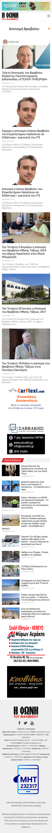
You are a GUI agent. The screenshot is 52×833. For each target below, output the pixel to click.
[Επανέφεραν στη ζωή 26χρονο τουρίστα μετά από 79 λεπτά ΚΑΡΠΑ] (11, 585)
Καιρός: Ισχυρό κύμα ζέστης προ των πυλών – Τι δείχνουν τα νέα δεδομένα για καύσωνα (35, 597)
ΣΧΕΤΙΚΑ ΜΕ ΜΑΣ (14, 803)
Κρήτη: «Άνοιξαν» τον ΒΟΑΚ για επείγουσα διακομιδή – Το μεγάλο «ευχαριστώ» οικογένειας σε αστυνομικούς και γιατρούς (34, 502)
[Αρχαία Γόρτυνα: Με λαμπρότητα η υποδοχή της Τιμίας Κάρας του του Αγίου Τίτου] (11, 470)
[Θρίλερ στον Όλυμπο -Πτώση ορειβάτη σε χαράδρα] (11, 556)
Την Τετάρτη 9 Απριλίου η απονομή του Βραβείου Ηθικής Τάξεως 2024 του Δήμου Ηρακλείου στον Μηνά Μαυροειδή (24, 251)
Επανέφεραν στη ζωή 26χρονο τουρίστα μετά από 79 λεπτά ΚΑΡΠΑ (35, 583)
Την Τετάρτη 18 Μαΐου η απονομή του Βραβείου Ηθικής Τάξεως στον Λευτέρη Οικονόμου (26, 366)
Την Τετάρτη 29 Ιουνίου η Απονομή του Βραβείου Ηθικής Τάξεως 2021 (24, 310)
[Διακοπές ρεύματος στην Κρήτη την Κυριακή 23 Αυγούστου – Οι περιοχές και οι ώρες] (11, 486)
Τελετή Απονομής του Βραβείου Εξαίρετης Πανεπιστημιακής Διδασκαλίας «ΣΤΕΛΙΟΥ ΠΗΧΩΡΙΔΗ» (24, 76)
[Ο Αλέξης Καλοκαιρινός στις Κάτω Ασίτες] (11, 570)
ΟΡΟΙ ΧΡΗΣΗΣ (29, 803)
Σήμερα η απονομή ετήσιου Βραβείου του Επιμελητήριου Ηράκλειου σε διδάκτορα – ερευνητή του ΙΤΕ (25, 134)
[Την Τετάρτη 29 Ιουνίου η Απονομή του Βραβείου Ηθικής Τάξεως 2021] (26, 289)
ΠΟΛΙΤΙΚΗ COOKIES (32, 806)
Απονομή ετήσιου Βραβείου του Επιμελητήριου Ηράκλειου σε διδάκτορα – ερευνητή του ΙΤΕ (22, 192)
